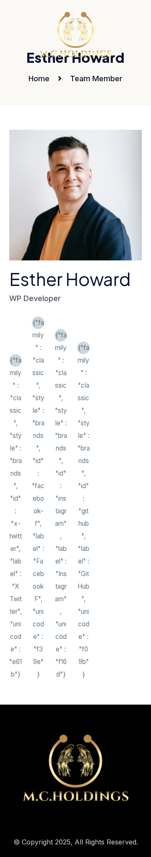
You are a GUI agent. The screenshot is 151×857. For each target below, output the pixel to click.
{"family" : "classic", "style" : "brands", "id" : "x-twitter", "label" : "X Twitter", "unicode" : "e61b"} (15, 361)
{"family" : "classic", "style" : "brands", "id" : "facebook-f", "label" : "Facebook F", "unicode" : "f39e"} (38, 324)
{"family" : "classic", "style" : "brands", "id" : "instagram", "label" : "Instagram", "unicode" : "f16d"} (61, 336)
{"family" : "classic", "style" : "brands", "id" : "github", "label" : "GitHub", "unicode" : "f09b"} (84, 349)
